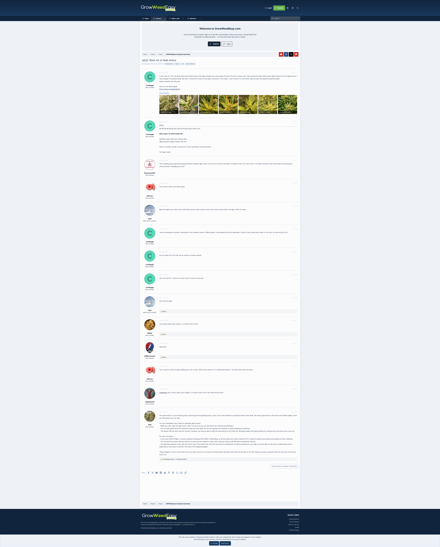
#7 (296, 252)
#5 (296, 206)
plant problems (190, 64)
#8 (296, 275)
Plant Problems (294, 522)
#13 (296, 389)
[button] (292, 8)
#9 (296, 297)
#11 (296, 343)
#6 (296, 229)
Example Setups (294, 530)
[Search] (297, 8)
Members (193, 18)
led (183, 64)
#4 (296, 183)
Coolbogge (146, 64)
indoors (177, 64)
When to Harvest (293, 524)
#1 (296, 72)
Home (147, 18)
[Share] (293, 72)
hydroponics (169, 64)
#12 (296, 366)
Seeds (297, 527)
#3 (296, 160)
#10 (296, 320)
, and (174, 459)
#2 (296, 122)
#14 (296, 412)
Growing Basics (294, 519)
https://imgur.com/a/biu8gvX (169, 89)
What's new (175, 18)
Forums (158, 18)
